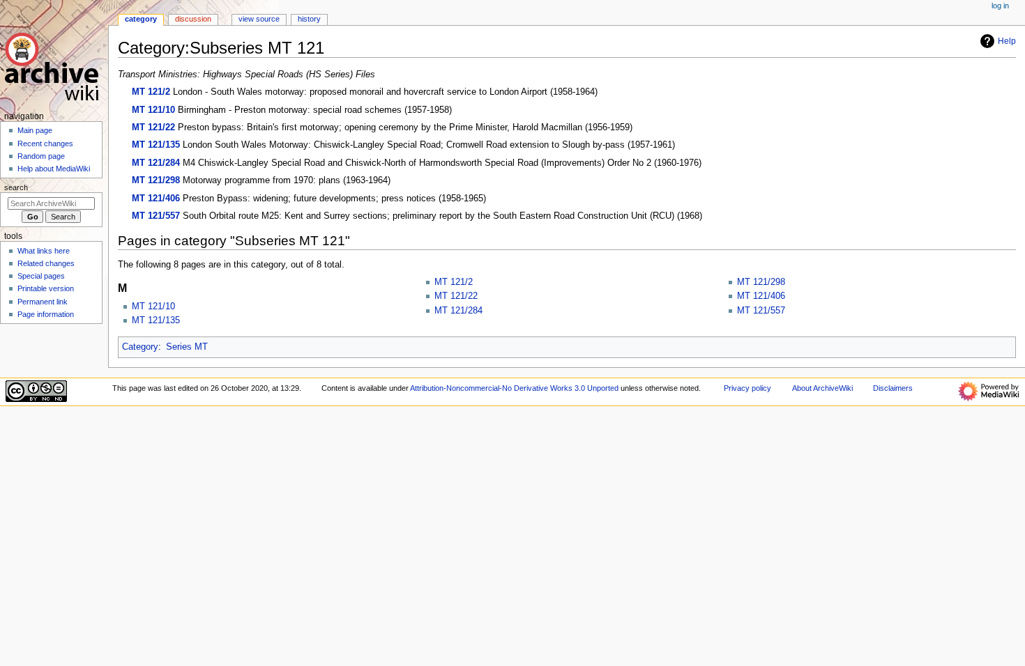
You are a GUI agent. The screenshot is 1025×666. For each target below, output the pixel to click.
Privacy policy (747, 388)
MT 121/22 (153, 127)
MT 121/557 (156, 216)
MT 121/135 (156, 145)
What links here (43, 251)
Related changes (46, 263)
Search (16, 187)
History (309, 19)
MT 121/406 (156, 198)
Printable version (45, 288)
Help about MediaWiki (53, 168)
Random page (41, 156)
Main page (34, 130)
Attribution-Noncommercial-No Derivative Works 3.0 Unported (514, 388)
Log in (1000, 5)
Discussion (193, 19)
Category (140, 347)
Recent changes (45, 143)
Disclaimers (893, 388)
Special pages (41, 276)
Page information (45, 314)
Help (1007, 41)
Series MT (187, 347)
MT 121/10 (153, 110)
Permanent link (42, 301)
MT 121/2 (151, 92)
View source (259, 19)
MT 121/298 (156, 180)
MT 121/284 (156, 163)
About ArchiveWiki (822, 388)
